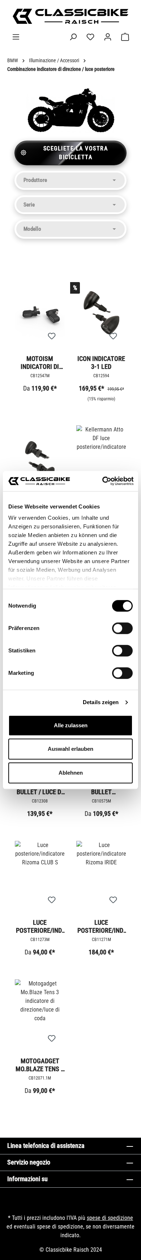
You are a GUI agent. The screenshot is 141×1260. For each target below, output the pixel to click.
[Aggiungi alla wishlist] (51, 336)
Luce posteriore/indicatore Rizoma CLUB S (40, 926)
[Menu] (16, 37)
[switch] (122, 628)
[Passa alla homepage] (70, 16)
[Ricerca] (73, 37)
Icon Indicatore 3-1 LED (101, 362)
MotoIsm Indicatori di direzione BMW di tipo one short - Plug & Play (40, 362)
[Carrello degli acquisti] (125, 37)
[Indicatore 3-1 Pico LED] (40, 461)
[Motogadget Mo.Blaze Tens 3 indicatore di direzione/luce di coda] (40, 1015)
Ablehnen (71, 773)
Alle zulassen (70, 725)
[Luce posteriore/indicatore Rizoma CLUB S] (40, 877)
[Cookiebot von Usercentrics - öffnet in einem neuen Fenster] (101, 481)
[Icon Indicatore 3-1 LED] (101, 313)
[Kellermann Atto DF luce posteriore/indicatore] (101, 461)
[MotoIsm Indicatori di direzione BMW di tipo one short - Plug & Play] (40, 313)
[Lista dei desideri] (90, 37)
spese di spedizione (110, 1217)
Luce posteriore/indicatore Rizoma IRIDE (101, 926)
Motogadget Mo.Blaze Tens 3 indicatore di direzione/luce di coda (40, 1065)
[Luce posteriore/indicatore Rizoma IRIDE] (101, 877)
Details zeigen (101, 702)
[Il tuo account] (107, 37)
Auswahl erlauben (70, 749)
